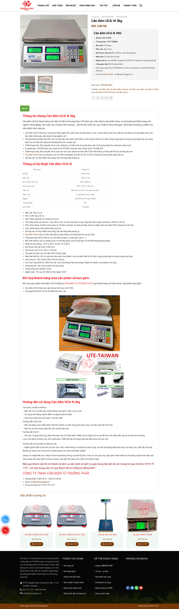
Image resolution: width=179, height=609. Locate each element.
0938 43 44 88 (107, 74)
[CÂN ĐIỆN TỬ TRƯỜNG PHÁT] (27, 5)
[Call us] (137, 588)
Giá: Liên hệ (99, 26)
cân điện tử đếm (151, 89)
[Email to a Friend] (102, 98)
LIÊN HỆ (116, 5)
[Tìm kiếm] (141, 5)
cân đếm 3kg (104, 89)
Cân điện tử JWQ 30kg (14, 601)
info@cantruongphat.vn (40, 482)
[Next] (83, 44)
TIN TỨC (103, 5)
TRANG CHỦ (43, 5)
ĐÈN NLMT (71, 5)
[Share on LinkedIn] (111, 98)
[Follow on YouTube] (141, 588)
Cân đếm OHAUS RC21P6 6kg (36, 535)
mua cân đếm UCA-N (99, 92)
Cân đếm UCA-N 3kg (33, 155)
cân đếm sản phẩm (136, 89)
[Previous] (24, 44)
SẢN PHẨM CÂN (87, 5)
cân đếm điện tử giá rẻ (119, 89)
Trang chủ (95, 17)
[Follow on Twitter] (132, 588)
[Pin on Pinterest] (107, 98)
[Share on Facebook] (94, 98)
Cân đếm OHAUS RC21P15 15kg (72, 535)
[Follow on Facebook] (128, 588)
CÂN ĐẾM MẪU (121, 17)
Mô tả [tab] (25, 108)
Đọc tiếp (38, 544)
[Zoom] (23, 70)
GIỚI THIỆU (57, 5)
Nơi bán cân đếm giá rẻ (118, 92)
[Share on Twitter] (98, 98)
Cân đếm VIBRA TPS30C (142, 535)
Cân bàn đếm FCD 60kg (107, 535)
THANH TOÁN (129, 5)
